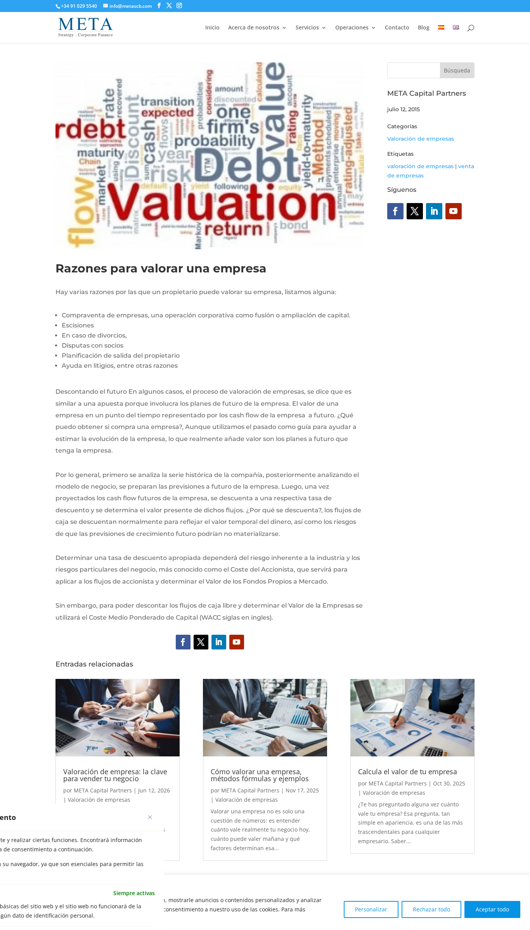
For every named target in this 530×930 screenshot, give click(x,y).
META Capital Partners (103, 790)
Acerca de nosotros (253, 28)
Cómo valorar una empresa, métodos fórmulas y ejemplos (260, 775)
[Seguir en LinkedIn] (434, 211)
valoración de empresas (420, 166)
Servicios (307, 28)
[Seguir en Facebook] (395, 211)
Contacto (397, 28)
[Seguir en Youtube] (453, 211)
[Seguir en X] (415, 211)
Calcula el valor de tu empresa (407, 771)
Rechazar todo (431, 909)
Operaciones (352, 28)
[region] (265, 902)
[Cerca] (150, 817)
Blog (424, 28)
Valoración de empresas (420, 138)
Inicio (212, 28)
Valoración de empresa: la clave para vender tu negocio (115, 775)
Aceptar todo (492, 909)
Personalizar (371, 909)
